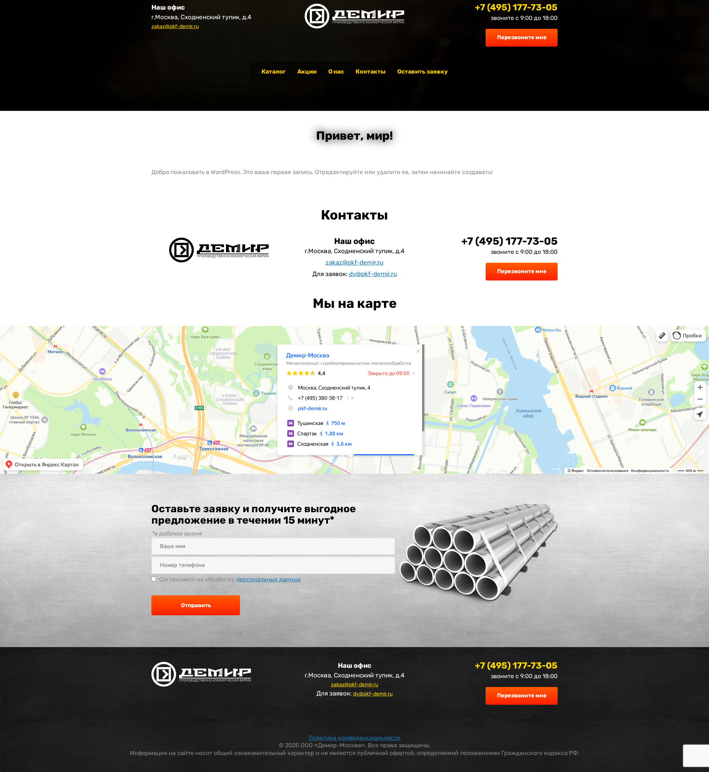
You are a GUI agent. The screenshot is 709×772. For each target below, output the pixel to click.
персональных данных (268, 579)
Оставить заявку (422, 71)
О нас (336, 71)
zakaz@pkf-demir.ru (175, 26)
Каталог (273, 71)
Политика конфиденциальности (355, 737)
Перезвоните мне (522, 37)
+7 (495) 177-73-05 (516, 7)
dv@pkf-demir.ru (373, 274)
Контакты (371, 71)
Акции (306, 71)
